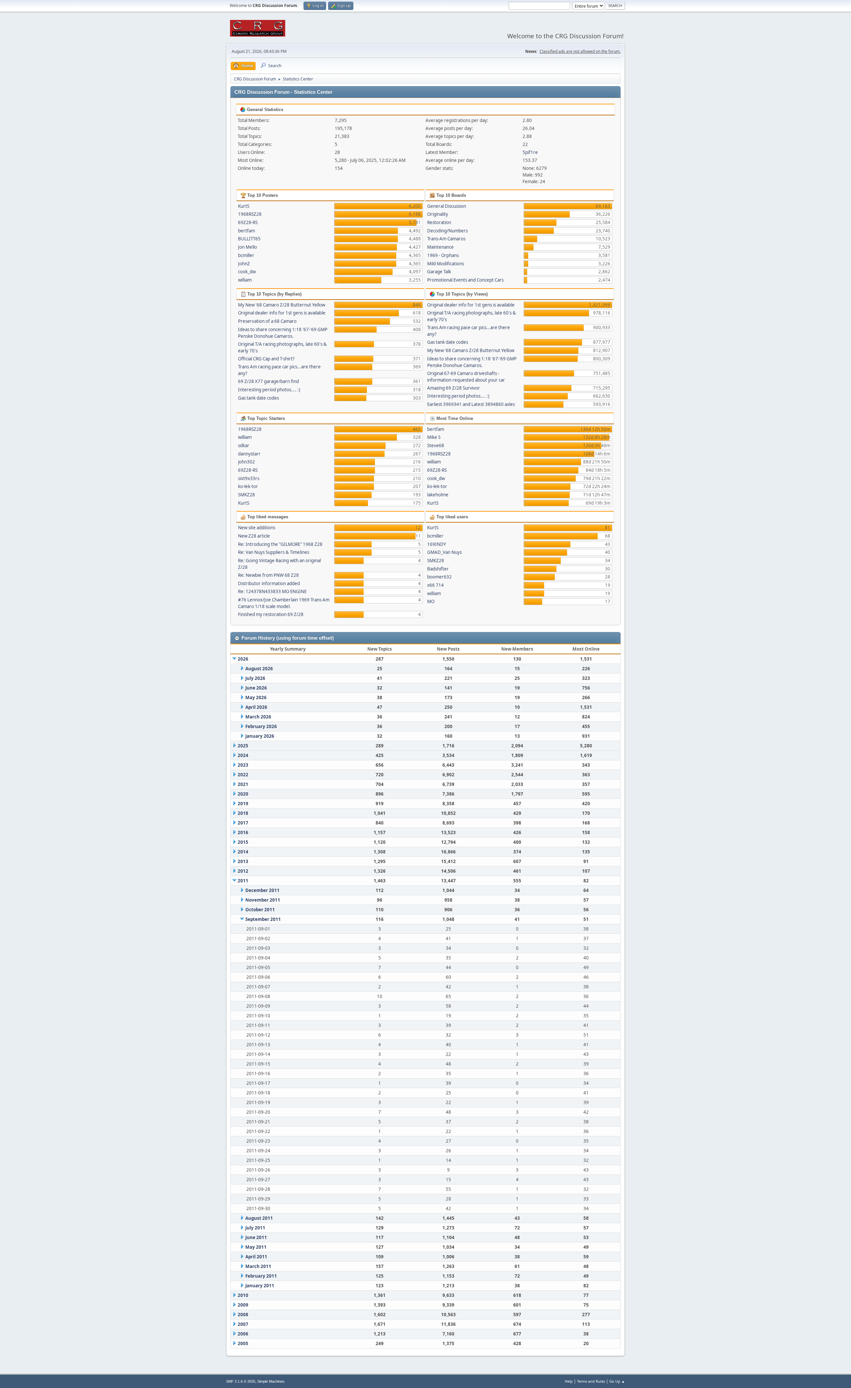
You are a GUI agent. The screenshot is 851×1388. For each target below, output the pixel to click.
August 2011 (259, 1218)
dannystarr (249, 454)
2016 (243, 832)
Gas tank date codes (258, 398)
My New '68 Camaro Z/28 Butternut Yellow (281, 305)
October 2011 (260, 910)
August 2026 (259, 669)
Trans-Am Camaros (446, 239)
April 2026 (256, 707)
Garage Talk (439, 272)
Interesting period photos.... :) (269, 390)
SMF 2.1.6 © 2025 (240, 1381)
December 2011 (262, 890)
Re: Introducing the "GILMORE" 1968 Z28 (280, 544)
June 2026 (256, 688)
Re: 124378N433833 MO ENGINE (272, 591)
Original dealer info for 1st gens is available (281, 313)
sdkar (243, 445)
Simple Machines (271, 1381)
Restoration (439, 222)
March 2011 (258, 1266)
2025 (243, 746)
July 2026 (255, 678)
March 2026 (258, 717)
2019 (243, 804)
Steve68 (435, 445)
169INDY (436, 544)
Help (569, 1381)
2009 (243, 1305)
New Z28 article (254, 536)
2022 (243, 775)
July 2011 (255, 1228)
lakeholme (437, 495)
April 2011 (256, 1257)
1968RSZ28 (250, 214)
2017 (243, 823)
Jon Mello (247, 247)
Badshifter (438, 569)
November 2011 (262, 900)
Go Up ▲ (617, 1381)
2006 (243, 1334)
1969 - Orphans (443, 255)
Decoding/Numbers (447, 231)
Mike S (433, 437)
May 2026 (256, 697)
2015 (243, 842)
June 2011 (256, 1237)
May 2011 (256, 1247)
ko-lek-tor (248, 486)
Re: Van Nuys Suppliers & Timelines (273, 552)
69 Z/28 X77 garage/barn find (268, 381)
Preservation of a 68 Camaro (267, 321)
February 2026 (261, 726)
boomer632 (439, 577)
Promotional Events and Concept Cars (465, 280)
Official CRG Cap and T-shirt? (266, 359)
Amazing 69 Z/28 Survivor (453, 388)
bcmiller (246, 255)
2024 (243, 755)
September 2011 (263, 919)
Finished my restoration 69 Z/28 (271, 614)
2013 (243, 861)
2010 (243, 1295)
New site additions (256, 528)
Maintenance (440, 247)
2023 (243, 765)
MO (430, 601)
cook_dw (247, 272)
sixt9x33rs (248, 478)
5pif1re (530, 152)
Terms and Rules (591, 1381)
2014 (243, 852)
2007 (243, 1324)
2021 (243, 784)
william (245, 280)
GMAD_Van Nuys (444, 552)
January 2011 (259, 1286)
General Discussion (446, 206)
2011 (243, 881)
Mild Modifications (445, 264)
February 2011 (261, 1276)
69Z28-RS (248, 222)
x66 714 (435, 585)
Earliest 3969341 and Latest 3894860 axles (471, 404)
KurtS (243, 206)
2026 (243, 659)
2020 (243, 794)
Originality (437, 214)
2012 (243, 871)
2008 (243, 1315)
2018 (243, 813)
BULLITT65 (249, 239)
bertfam (246, 231)
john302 (246, 462)
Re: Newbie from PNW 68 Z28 (268, 575)
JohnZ (244, 264)
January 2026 (259, 736)
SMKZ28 (246, 495)
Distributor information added (269, 583)
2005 (243, 1343)
